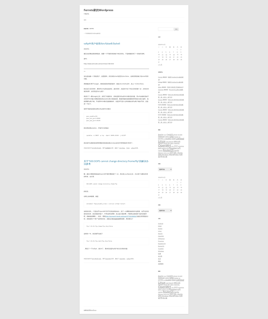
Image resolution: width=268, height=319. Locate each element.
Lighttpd (180, 138)
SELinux (160, 153)
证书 (160, 156)
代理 (180, 154)
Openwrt (161, 90)
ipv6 (174, 138)
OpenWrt (108, 259)
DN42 (160, 226)
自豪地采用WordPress (90, 310)
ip (164, 139)
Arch (165, 134)
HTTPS (160, 139)
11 (162, 55)
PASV (128, 148)
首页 (85, 20)
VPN (160, 154)
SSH (171, 152)
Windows (165, 155)
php (172, 146)
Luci (167, 141)
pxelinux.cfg (165, 148)
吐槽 (159, 254)
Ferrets (160, 77)
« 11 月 (160, 65)
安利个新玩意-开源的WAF (175, 87)
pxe (159, 148)
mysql (165, 143)
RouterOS (168, 150)
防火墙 (164, 157)
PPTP (176, 146)
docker (176, 137)
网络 (159, 261)
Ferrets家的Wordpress (98, 10)
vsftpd (133, 148)
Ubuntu (180, 153)
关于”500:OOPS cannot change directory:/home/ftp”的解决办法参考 (116, 162)
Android (160, 224)
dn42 (167, 137)
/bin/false (122, 148)
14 (174, 55)
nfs (169, 143)
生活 (159, 259)
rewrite (160, 151)
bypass (160, 100)
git (179, 137)
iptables (168, 138)
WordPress (174, 154)
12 (166, 55)
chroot (175, 135)
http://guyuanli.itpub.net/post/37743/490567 (121, 216)
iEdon (160, 87)
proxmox (181, 146)
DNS (171, 136)
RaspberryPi (175, 148)
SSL (175, 152)
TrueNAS (161, 249)
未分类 (160, 256)
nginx (172, 143)
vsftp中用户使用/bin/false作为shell (102, 43)
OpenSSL (177, 143)
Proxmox (161, 241)
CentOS (170, 134)
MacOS (171, 142)
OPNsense (161, 239)
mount (160, 143)
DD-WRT (180, 134)
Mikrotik (177, 141)
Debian (161, 136)
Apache (160, 134)
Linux (161, 141)
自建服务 (108, 148)
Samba (176, 150)
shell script (166, 153)
